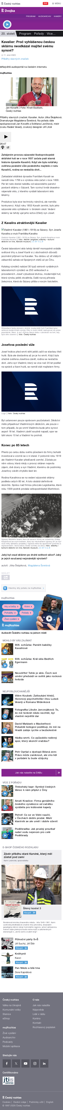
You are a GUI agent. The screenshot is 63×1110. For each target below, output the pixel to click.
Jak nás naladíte (41, 1005)
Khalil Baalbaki (34, 107)
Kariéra (36, 1018)
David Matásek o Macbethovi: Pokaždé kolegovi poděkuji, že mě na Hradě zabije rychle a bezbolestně (38, 727)
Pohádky (8, 612)
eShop (6, 1018)
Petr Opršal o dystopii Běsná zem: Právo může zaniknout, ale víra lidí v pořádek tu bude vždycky (36, 755)
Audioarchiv (44, 16)
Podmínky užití (36, 1102)
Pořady (39, 33)
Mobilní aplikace (11, 1046)
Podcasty (8, 1042)
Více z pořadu (12, 782)
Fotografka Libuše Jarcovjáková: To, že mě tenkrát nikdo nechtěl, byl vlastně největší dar (37, 713)
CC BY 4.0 (36, 242)
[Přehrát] (5, 137)
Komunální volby (12, 1009)
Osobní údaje (19, 1102)
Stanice (7, 1014)
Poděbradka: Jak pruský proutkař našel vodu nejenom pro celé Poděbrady (35, 832)
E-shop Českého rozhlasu (20, 847)
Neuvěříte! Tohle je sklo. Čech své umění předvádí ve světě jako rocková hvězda (38, 676)
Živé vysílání (10, 619)
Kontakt (37, 1023)
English (49, 1102)
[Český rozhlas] (10, 3)
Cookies (6, 1102)
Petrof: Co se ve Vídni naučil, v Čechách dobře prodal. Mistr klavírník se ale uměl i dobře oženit (36, 818)
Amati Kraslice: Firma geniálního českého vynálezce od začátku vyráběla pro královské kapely (34, 804)
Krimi (27, 606)
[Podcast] (2, 148)
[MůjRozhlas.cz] (6, 73)
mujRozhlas (8, 598)
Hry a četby (10, 606)
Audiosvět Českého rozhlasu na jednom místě (23, 633)
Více (51, 33)
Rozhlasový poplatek (44, 1027)
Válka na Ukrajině (12, 1005)
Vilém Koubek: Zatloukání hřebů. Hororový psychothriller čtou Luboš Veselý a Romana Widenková (36, 699)
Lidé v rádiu (39, 1014)
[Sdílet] (8, 148)
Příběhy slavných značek (15, 58)
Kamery (58, 16)
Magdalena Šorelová (39, 565)
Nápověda (38, 1009)
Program (30, 16)
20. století (8, 33)
